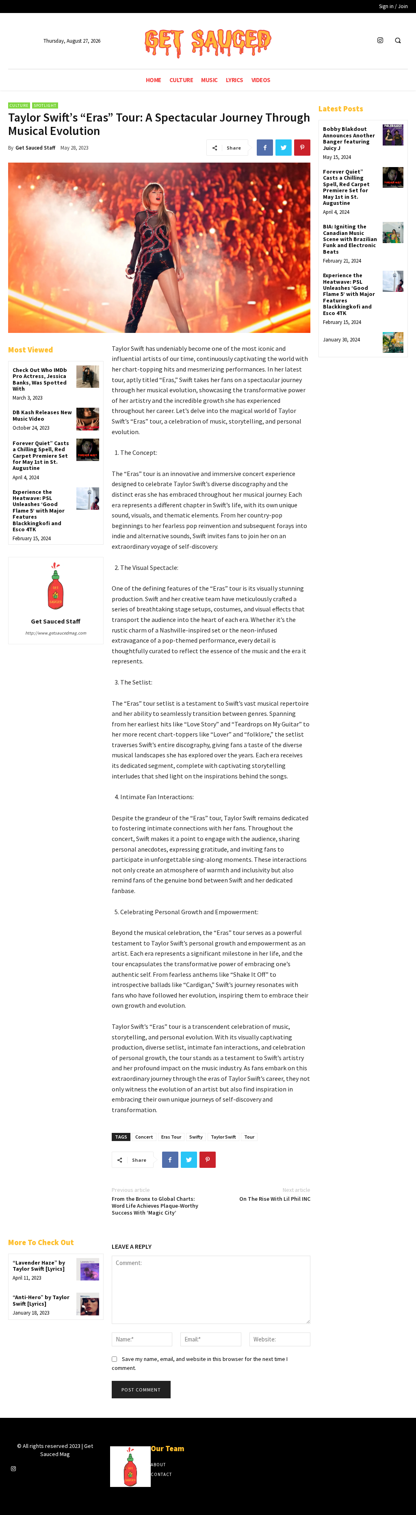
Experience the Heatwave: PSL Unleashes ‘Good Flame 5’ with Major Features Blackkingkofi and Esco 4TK (39, 510)
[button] (398, 41)
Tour (249, 1137)
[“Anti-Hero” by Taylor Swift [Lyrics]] (87, 1304)
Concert (144, 1137)
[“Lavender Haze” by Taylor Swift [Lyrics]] (87, 1269)
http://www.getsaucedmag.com (55, 633)
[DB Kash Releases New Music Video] (87, 419)
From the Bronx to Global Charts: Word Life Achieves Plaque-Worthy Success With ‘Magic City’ (155, 1205)
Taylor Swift (223, 1137)
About (158, 1464)
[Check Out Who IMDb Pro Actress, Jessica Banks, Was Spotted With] (87, 376)
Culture (19, 105)
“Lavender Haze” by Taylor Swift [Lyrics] (39, 1265)
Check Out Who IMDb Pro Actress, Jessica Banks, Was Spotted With (40, 379)
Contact (161, 1474)
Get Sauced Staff (35, 147)
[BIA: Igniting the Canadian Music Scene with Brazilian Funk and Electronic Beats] (393, 232)
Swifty (196, 1137)
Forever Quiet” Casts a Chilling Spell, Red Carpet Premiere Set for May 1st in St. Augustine (41, 455)
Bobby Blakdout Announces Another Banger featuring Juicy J (349, 138)
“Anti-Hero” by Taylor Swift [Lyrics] (41, 1300)
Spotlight (45, 105)
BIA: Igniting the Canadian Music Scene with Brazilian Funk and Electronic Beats (350, 239)
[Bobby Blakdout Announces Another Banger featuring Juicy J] (393, 134)
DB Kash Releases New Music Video (42, 415)
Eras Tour (171, 1137)
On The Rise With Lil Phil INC (274, 1198)
